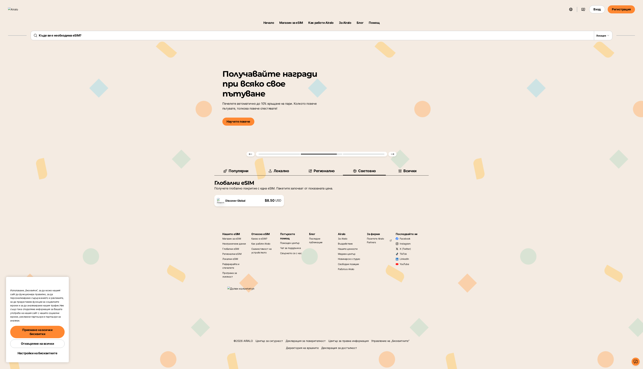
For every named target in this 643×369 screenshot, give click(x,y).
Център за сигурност (269, 341)
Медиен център (346, 253)
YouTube (404, 264)
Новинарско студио (349, 258)
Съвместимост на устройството (261, 250)
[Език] (571, 9)
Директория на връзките (302, 348)
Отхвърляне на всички (37, 343)
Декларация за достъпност (339, 348)
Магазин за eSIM (291, 22)
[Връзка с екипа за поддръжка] (636, 362)
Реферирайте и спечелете (230, 266)
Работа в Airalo (346, 269)
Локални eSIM (230, 258)
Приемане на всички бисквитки (37, 332)
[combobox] (321, 35)
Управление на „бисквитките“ (390, 341)
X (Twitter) (405, 248)
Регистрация (621, 9)
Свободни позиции (348, 264)
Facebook (405, 238)
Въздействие (345, 243)
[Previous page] (250, 154)
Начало (268, 22)
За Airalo (345, 22)
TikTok (403, 253)
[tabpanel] (321, 191)
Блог (360, 22)
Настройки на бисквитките (37, 353)
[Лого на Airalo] (18, 9)
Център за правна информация (348, 341)
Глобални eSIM (230, 248)
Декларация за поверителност (306, 341)
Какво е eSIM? (259, 238)
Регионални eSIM (231, 253)
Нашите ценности (348, 248)
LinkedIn (404, 258)
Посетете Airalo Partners (375, 240)
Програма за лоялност (229, 275)
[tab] (235, 170)
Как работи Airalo (321, 22)
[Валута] (583, 9)
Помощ (374, 22)
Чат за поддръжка (290, 248)
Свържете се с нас (291, 253)
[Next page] (392, 154)
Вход (597, 9)
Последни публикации (316, 240)
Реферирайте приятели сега (354, 124)
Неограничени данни (234, 243)
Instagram (405, 243)
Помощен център (290, 243)
